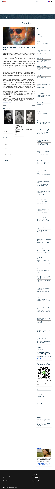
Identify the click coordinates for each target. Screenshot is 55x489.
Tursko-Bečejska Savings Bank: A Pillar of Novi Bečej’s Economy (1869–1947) (43, 265)
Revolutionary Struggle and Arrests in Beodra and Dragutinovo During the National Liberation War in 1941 (43, 110)
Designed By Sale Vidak (14, 487)
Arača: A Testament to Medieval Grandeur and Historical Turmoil (43, 166)
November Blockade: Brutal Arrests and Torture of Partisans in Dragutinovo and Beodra (43, 130)
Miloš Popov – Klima (40, 104)
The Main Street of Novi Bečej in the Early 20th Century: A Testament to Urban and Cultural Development (43, 277)
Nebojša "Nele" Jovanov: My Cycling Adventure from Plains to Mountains (43, 96)
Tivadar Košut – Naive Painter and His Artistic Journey (43, 286)
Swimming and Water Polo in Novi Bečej (42, 398)
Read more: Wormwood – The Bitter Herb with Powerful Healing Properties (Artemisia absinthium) (43, 464)
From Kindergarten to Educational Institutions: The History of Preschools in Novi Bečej (43, 185)
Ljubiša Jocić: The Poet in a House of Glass (43, 242)
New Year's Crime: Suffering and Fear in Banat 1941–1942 (43, 152)
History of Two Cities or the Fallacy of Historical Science (43, 31)
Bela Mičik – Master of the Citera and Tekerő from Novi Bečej (43, 322)
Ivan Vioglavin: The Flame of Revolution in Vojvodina (43, 223)
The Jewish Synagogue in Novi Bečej (42, 43)
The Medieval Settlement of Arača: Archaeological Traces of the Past (42, 199)
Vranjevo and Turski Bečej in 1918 (41, 87)
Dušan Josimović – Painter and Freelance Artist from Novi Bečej (43, 289)
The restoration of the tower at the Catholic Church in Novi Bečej (43, 91)
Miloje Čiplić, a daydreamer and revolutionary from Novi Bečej (43, 192)
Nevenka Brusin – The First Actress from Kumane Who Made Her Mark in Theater (42, 144)
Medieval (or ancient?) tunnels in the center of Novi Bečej (43, 73)
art (9, 102)
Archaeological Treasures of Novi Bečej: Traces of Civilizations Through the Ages (43, 157)
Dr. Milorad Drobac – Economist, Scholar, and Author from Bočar (43, 305)
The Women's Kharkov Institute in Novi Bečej (43, 53)
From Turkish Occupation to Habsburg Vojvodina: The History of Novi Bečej (42, 155)
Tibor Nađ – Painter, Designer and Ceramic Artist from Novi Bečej (43, 294)
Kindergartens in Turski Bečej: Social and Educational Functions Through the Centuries (43, 174)
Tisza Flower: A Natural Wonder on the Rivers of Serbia (43, 85)
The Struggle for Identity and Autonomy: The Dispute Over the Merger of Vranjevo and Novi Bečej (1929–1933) (43, 177)
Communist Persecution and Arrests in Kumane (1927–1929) (30, 126)
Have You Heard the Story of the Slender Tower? (43, 268)
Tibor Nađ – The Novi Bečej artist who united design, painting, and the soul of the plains (43, 316)
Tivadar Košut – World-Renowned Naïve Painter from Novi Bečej (43, 324)
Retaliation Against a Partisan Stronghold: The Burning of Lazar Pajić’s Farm (43, 117)
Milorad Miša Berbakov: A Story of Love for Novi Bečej (43, 182)
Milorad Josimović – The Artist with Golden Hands (43, 303)
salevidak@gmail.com (6, 480)
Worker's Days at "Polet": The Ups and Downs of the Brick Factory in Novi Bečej (43, 237)
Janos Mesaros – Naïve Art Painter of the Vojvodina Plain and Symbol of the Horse (43, 292)
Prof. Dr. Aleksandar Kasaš (40, 93)
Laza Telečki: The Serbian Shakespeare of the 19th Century (43, 255)
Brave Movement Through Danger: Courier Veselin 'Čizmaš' (43, 231)
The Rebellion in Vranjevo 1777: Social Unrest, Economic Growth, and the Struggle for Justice (43, 205)
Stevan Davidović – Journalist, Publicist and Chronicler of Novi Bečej (43, 313)
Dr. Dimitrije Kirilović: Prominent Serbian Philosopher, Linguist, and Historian (42, 196)
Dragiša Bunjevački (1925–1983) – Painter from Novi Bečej (43, 281)
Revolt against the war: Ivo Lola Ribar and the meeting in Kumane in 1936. (43, 61)
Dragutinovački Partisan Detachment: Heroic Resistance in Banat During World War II (43, 127)
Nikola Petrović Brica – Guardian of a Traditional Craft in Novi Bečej (43, 334)
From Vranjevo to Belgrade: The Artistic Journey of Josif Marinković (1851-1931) (43, 123)
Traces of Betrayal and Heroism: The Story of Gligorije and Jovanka (43, 168)
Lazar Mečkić (39, 75)
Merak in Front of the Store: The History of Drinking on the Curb (43, 261)
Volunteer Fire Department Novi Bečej (42, 207)
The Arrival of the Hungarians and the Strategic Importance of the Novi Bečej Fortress (43, 163)
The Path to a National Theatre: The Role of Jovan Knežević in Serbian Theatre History (43, 213)
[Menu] (51, 1)
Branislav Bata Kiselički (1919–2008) (42, 115)
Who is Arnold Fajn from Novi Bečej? (42, 82)
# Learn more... (39, 358)
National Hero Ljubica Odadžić (41, 217)
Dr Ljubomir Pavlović (40, 272)
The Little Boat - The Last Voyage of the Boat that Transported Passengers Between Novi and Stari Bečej (43, 80)
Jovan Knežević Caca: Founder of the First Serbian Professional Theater (43, 215)
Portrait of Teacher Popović (41, 194)
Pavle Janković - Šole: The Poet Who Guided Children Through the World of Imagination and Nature (43, 245)
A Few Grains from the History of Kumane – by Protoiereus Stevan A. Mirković (43, 331)
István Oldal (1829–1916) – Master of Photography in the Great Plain (42, 138)
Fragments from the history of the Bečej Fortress (44, 64)
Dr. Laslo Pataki (39, 48)
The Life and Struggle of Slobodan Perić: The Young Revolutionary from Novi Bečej (43, 225)
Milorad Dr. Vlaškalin (40, 125)
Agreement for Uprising (40, 102)
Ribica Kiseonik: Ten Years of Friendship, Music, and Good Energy (43, 100)
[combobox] (41, 1)
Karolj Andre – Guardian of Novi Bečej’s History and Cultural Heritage (43, 319)
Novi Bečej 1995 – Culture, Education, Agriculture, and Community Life (42, 336)
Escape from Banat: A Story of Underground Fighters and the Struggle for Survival (43, 228)
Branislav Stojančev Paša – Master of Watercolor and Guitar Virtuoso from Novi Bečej (43, 300)
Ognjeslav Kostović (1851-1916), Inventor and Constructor (43, 51)
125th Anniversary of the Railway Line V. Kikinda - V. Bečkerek (43, 34)
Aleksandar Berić (39, 45)
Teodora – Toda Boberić (40, 56)
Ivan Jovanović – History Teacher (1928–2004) (43, 250)
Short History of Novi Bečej (41, 38)
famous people (6, 102)
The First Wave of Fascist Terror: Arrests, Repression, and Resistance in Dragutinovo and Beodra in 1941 (43, 107)
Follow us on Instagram (7, 477)
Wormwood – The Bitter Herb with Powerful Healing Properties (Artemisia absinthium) (43, 448)
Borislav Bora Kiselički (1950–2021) (42, 113)
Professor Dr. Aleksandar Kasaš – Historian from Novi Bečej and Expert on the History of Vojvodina (43, 327)
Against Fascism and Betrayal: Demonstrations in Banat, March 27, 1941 (44, 240)
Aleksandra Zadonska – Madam (41, 66)
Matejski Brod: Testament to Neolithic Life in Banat (43, 171)
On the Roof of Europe (40, 396)
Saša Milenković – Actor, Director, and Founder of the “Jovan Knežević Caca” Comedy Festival (43, 311)
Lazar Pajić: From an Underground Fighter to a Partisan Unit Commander (43, 120)
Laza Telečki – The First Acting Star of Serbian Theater (43, 253)
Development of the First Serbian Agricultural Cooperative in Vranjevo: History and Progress (43, 210)
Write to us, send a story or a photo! (8, 474)
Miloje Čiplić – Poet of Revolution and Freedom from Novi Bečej (43, 274)
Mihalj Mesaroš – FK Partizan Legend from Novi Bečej (43, 339)
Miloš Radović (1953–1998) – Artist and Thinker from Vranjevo (43, 283)
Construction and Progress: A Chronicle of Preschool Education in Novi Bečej (43, 189)
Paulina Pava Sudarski (40, 41)
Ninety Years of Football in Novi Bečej (42, 394)
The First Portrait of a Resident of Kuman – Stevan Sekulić (43, 141)
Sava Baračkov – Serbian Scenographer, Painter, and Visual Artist (44, 297)
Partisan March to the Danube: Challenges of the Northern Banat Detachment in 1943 (44, 136)
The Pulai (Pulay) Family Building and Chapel (43, 270)
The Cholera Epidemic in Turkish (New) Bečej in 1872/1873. (43, 69)
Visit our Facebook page (7, 476)
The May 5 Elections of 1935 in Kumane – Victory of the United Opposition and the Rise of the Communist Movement (19, 129)
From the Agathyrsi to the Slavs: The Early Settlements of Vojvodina (43, 160)
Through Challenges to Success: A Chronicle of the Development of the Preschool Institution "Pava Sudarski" (43, 234)
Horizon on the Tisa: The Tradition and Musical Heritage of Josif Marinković (43, 248)
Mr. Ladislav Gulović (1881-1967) (41, 77)
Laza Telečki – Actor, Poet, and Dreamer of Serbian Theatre (43, 258)
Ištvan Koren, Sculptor (40, 58)
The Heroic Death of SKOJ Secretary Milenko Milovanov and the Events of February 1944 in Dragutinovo (43, 148)
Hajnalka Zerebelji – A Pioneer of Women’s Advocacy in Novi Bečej (43, 308)
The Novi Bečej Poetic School (41, 179)
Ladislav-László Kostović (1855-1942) (42, 203)
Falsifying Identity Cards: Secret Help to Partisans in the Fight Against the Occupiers (43, 220)
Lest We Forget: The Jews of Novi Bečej (42, 201)
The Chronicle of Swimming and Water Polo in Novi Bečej (43, 392)
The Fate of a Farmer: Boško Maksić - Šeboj (43, 263)
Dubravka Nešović (39, 36)
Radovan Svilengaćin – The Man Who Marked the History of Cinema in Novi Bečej (7, 127)
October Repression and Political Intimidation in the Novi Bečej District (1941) (43, 133)
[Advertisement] (27, 8)
